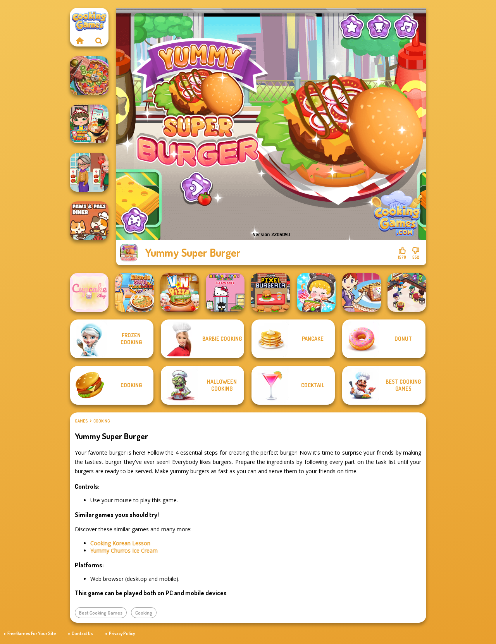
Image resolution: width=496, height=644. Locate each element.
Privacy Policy (122, 633)
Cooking (101, 421)
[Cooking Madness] (89, 172)
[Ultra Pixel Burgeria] (270, 292)
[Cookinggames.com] (79, 40)
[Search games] (98, 40)
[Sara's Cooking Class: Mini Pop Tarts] (361, 292)
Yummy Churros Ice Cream (124, 550)
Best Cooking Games (100, 613)
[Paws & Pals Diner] (89, 220)
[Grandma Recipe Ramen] (89, 124)
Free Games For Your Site (31, 633)
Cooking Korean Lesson (120, 543)
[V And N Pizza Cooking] (179, 292)
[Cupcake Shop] (89, 292)
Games (81, 421)
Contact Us (82, 633)
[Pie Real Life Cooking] (89, 75)
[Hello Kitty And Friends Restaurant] (225, 292)
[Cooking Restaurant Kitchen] (407, 292)
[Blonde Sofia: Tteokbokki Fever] (134, 292)
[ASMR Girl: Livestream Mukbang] (316, 292)
